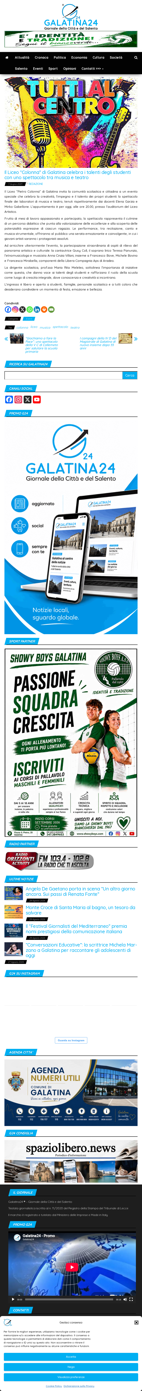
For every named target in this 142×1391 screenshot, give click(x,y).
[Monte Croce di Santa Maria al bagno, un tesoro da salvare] (13, 911)
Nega (71, 1367)
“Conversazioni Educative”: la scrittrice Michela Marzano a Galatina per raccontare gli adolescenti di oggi (81, 950)
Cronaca (41, 57)
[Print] (44, 309)
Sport (53, 68)
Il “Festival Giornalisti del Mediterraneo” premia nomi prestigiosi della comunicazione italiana (76, 928)
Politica (60, 57)
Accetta (71, 1356)
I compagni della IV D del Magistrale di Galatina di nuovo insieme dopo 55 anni (98, 343)
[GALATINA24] (7, 57)
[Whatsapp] (29, 309)
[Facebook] (8, 309)
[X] (22, 309)
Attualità (22, 57)
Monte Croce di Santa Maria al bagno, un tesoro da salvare (80, 910)
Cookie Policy (54, 1386)
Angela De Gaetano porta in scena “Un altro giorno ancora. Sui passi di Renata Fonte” (80, 891)
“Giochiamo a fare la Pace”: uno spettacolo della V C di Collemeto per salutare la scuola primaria (41, 345)
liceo (33, 327)
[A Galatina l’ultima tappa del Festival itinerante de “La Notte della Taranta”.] (16, 1020)
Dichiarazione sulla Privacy (79, 1386)
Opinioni (69, 68)
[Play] (13, 1299)
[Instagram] (15, 309)
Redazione (36, 184)
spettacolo (60, 327)
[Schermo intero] (131, 1299)
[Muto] (125, 1299)
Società (116, 57)
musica (45, 327)
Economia (79, 57)
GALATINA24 (71, 22)
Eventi (38, 68)
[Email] (51, 309)
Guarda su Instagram (71, 1040)
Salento (21, 68)
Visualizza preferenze (71, 1377)
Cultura (98, 57)
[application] (72, 1267)
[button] (136, 1322)
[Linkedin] (37, 309)
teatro (74, 327)
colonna (22, 327)
